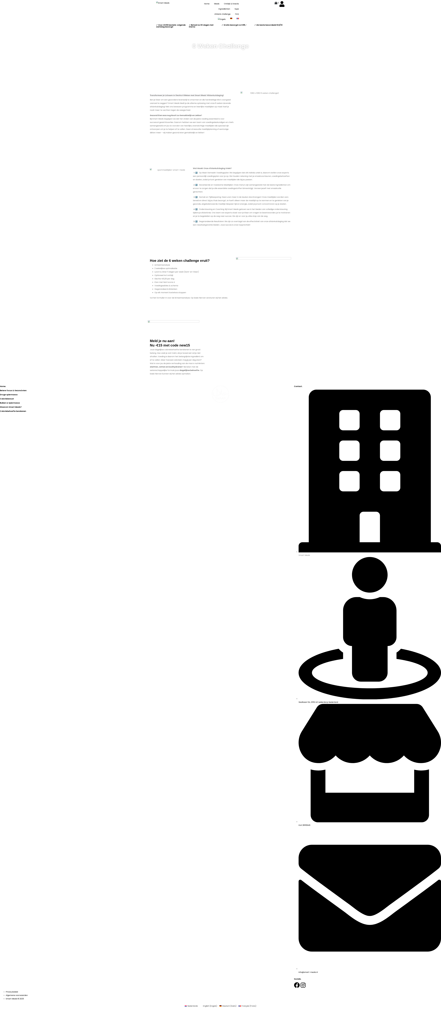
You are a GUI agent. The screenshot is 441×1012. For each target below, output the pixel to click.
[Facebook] (297, 985)
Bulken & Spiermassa (10, 403)
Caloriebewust (7, 398)
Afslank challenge (222, 14)
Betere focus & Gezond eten (13, 390)
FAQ (237, 14)
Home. (3, 386)
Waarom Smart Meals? (11, 407)
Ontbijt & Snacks (231, 3)
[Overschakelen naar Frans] (238, 18)
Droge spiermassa (8, 394)
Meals (216, 3)
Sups (237, 9)
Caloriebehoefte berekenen (13, 411)
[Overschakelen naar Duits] (231, 18)
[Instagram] (303, 985)
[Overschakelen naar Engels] (222, 19)
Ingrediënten (224, 9)
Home (206, 3)
